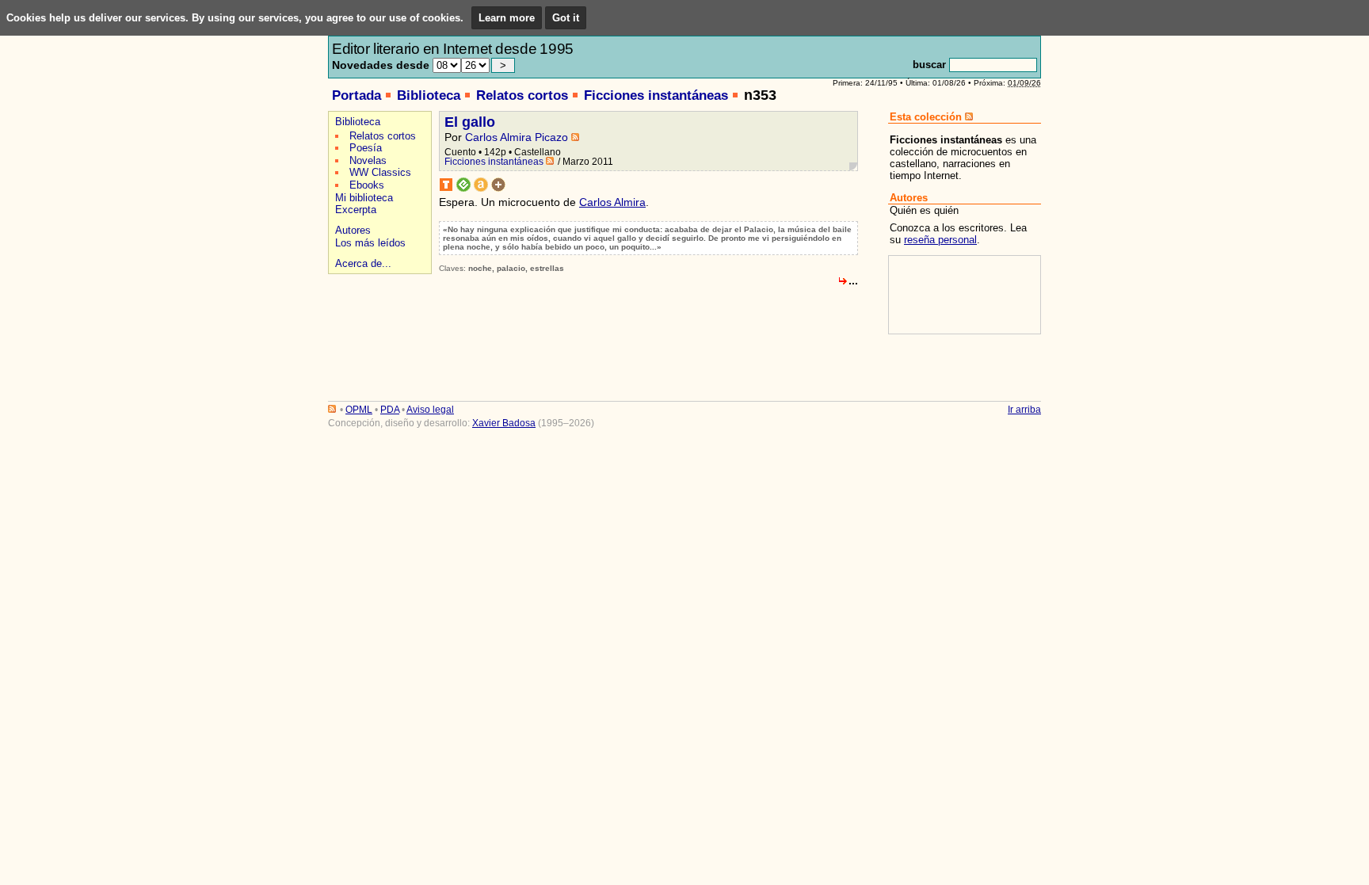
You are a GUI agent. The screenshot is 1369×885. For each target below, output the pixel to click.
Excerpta (355, 210)
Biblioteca (428, 95)
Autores (353, 230)
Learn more (507, 18)
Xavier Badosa (504, 423)
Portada (356, 95)
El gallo (469, 122)
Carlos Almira (612, 202)
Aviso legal (430, 409)
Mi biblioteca (364, 198)
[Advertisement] (377, 333)
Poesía (365, 148)
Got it (565, 18)
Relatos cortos (522, 95)
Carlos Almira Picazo (516, 137)
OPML (358, 409)
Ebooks (366, 185)
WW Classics (380, 172)
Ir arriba (1024, 409)
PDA (389, 409)
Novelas (368, 160)
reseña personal (940, 240)
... (853, 280)
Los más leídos (370, 243)
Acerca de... (363, 263)
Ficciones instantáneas (656, 95)
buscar (929, 65)
